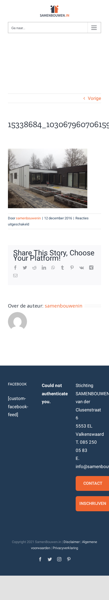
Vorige (94, 98)
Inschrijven (92, 503)
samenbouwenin (28, 218)
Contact (92, 483)
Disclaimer (71, 542)
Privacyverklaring (65, 548)
